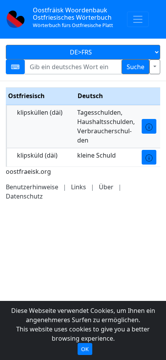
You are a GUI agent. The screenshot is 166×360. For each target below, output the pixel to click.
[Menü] (138, 19)
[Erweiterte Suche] (154, 66)
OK (85, 349)
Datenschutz (24, 196)
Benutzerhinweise (32, 187)
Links (78, 187)
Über (106, 187)
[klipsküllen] (149, 126)
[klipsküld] (149, 157)
